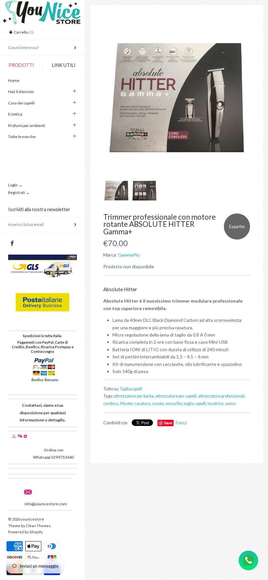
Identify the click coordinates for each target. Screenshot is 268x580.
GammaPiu (129, 255)
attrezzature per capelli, (176, 396)
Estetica (15, 114)
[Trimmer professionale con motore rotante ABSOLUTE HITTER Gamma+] (176, 97)
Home (13, 80)
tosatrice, (216, 403)
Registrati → (18, 192)
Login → (15, 184)
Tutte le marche (22, 136)
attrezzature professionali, (221, 396)
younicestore (32, 519)
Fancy (181, 422)
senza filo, (174, 403)
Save (168, 422)
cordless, (111, 403)
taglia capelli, (195, 403)
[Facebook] (12, 243)
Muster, (127, 403)
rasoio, (158, 403)
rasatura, (143, 403)
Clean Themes (38, 526)
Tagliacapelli (131, 388)
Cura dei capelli (21, 103)
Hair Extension (21, 91)
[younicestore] (42, 6)
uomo (230, 403)
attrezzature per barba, (134, 396)
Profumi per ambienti (26, 125)
